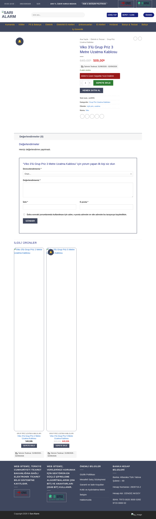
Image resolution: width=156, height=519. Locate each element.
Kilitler (22, 24)
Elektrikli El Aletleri (66, 24)
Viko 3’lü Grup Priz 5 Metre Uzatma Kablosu (61, 437)
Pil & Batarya (35, 24)
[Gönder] (82, 15)
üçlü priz (90, 106)
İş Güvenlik (77, 29)
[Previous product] (140, 38)
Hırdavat (113, 24)
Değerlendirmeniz (31, 180)
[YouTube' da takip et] (100, 15)
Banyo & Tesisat (130, 24)
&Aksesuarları (85, 24)
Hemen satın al (91, 90)
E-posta (84, 202)
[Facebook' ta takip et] (89, 15)
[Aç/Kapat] (16, 136)
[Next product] (135, 38)
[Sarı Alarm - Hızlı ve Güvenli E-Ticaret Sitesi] (15, 15)
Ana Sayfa (84, 39)
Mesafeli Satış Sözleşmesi (92, 479)
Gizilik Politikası (87, 474)
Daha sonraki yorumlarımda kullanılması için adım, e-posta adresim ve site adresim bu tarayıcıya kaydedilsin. (77, 215)
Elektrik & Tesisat (97, 39)
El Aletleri (100, 24)
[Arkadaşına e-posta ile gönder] (92, 116)
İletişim (83, 494)
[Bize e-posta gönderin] (96, 15)
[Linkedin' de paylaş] (102, 116)
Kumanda (10, 24)
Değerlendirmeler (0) (31, 136)
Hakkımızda (85, 500)
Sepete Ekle (103, 83)
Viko (87, 110)
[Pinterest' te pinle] (97, 116)
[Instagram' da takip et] (93, 15)
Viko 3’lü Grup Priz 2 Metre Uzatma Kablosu (29, 437)
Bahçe (145, 24)
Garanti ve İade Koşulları (92, 484)
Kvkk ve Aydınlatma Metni (92, 489)
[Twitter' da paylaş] (87, 116)
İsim (25, 202)
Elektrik (49, 24)
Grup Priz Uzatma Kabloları (99, 102)
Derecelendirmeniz (32, 169)
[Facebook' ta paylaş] (82, 116)
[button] (112, 15)
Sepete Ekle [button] (29, 446)
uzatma (97, 106)
